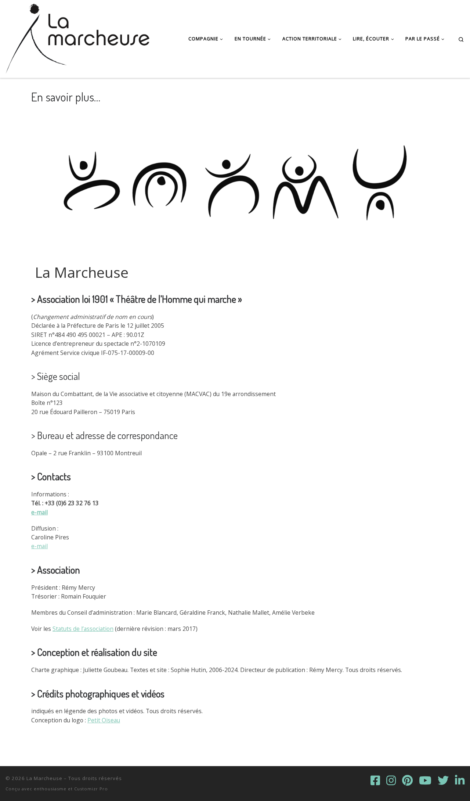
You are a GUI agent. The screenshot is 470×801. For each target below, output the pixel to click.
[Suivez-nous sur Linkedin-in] (459, 780)
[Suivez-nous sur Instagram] (391, 780)
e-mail (39, 512)
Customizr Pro (91, 788)
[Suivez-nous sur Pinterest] (407, 780)
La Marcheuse (44, 778)
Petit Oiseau (103, 720)
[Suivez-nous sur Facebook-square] (375, 780)
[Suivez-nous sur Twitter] (443, 780)
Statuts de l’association (83, 629)
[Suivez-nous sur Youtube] (425, 780)
